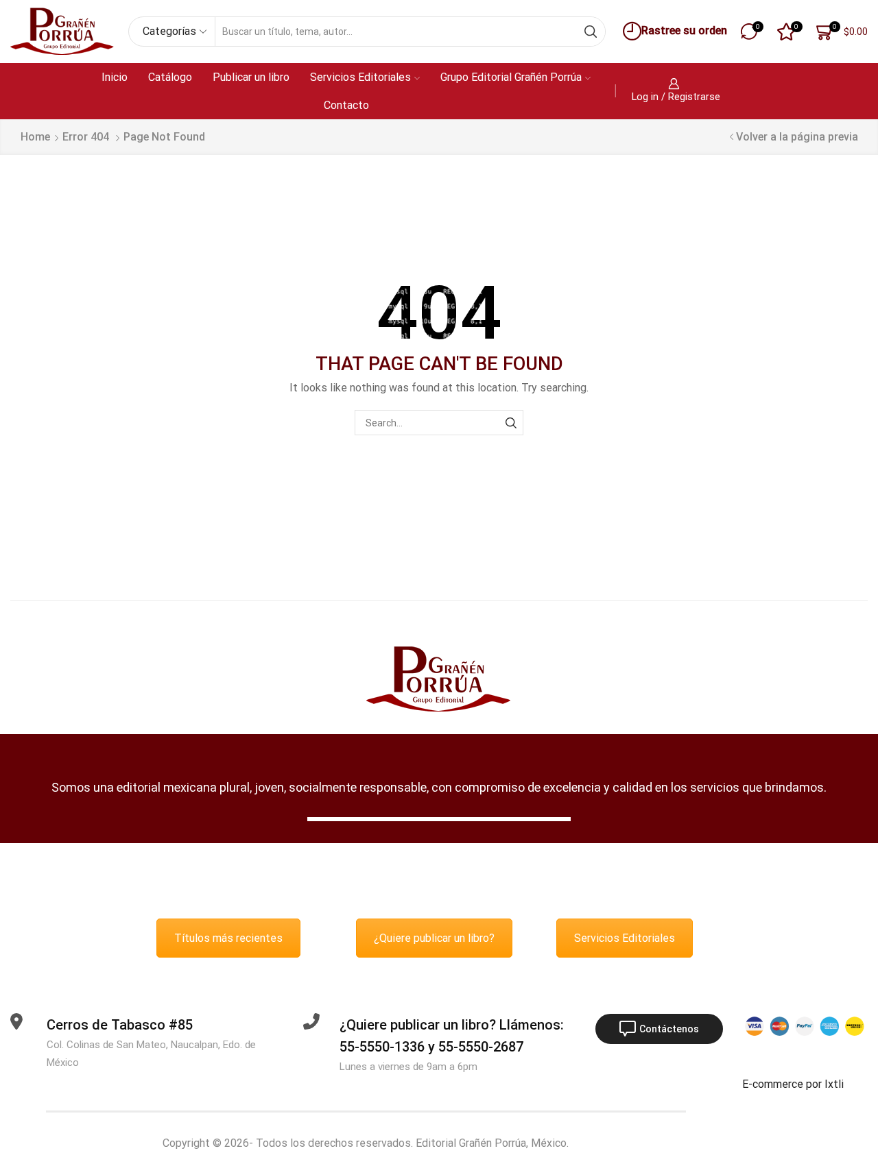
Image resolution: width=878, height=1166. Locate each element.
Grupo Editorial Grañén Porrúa (511, 77)
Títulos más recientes (228, 938)
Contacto (346, 105)
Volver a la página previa (797, 136)
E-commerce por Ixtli (793, 1084)
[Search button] (590, 31)
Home (35, 136)
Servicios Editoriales (360, 77)
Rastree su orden (684, 30)
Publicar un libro (251, 77)
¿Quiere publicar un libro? (434, 938)
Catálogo (170, 77)
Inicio (115, 77)
